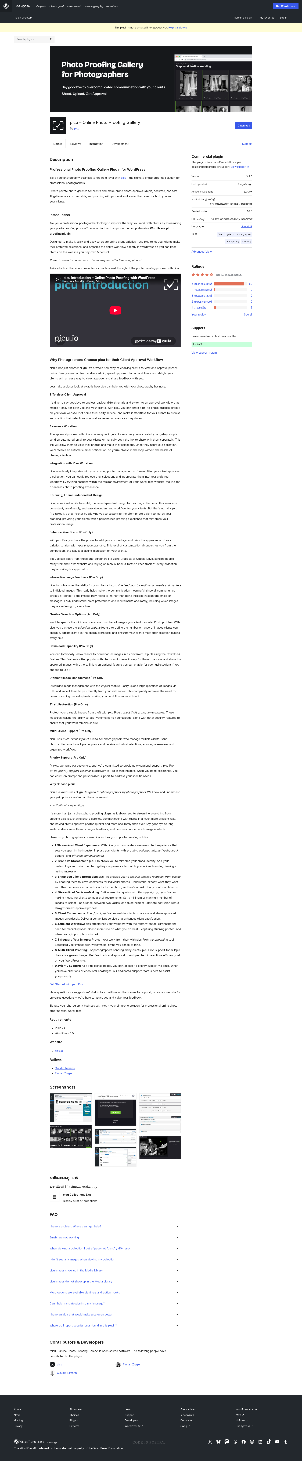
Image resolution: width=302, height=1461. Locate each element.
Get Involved (188, 1409)
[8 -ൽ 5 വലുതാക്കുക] (132, 1151)
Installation (96, 144)
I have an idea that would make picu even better (81, 1314)
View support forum (204, 352)
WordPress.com (246, 1409)
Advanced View (202, 251)
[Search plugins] (51, 39)
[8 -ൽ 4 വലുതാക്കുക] (132, 1133)
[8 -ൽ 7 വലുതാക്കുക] (176, 1120)
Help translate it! (178, 27)
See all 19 (246, 226)
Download (244, 125)
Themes (74, 1414)
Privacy (18, 1425)
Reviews (75, 144)
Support (247, 144)
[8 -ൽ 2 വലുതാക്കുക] (87, 1130)
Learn (128, 1409)
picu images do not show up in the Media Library (81, 1281)
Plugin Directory (23, 17)
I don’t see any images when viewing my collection (82, 1259)
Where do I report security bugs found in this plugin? (83, 1325)
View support (238, 166)
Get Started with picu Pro (66, 984)
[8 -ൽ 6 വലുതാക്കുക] (176, 1098)
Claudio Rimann (65, 1068)
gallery (230, 234)
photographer (243, 234)
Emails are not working (64, 1237)
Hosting (18, 1420)
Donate (186, 1420)
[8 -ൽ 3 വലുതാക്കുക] (132, 1098)
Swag (185, 1425)
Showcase (76, 1409)
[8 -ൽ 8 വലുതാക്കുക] (176, 1140)
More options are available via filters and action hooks (85, 1292)
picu (76, 128)
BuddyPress (244, 1425)
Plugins (74, 1420)
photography (232, 241)
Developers (132, 1420)
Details (57, 144)
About (17, 1409)
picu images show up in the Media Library (76, 1270)
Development (120, 144)
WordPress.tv (134, 1425)
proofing (246, 241)
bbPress (242, 1420)
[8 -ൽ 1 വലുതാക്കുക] (87, 1098)
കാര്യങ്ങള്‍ (187, 1414)
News (17, 1414)
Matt (240, 1414)
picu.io (59, 1051)
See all (248, 314)
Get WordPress (285, 6)
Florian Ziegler (64, 1073)
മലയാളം (52, 1442)
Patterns (74, 1425)
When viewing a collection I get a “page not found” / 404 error (90, 1248)
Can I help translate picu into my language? (77, 1303)
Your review (199, 314)
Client (221, 234)
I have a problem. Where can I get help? (75, 1226)
